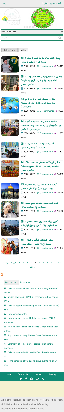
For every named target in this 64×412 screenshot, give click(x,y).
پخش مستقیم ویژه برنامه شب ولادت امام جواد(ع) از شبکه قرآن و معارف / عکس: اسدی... (41, 81)
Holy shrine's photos (17, 314)
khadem (38, 374)
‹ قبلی (13, 262)
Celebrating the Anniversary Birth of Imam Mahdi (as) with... (31, 308)
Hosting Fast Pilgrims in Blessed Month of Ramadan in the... (31, 329)
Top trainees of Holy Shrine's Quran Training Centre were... (30, 338)
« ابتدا (5, 262)
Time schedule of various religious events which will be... (31, 363)
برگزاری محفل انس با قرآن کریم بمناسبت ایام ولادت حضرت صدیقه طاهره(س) (38, 103)
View (24, 50)
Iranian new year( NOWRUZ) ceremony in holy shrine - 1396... (31, 299)
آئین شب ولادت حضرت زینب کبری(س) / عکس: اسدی (37, 146)
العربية (52, 3)
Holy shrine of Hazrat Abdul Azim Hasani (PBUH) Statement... (29, 320)
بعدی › (58, 262)
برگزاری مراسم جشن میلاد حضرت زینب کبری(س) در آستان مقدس (39, 187)
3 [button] (30, 27)
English (45, 3)
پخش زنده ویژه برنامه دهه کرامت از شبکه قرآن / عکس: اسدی (40, 60)
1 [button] (24, 27)
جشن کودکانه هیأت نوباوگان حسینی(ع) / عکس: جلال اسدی (37, 242)
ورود (4, 3)
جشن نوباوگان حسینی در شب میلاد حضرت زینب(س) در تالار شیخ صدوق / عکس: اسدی (40, 166)
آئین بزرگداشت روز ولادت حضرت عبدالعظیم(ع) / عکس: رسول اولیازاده (39, 224)
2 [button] (27, 27)
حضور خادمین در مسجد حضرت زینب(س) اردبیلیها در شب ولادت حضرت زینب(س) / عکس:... (41, 125)
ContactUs (23, 374)
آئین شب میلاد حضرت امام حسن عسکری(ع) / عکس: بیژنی (40, 205)
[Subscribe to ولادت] (2, 275)
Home (8, 374)
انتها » (32, 267)
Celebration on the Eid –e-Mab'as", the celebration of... (30, 355)
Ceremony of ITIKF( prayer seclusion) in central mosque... (28, 346)
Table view (9, 50)
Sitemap (52, 374)
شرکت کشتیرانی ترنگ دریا (11, 394)
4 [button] (33, 27)
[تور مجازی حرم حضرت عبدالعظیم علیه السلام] (12, 25)
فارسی (58, 3)
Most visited (11, 282)
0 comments (46, 66)
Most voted (25, 282)
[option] (42, 18)
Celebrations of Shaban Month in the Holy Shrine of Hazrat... (30, 291)
